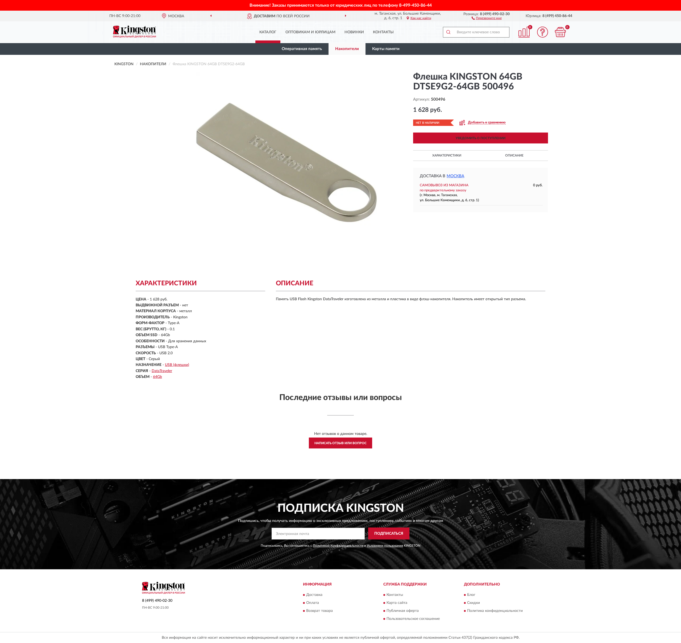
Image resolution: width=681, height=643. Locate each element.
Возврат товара (319, 611)
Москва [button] (455, 176)
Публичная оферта (403, 611)
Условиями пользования (385, 545)
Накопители (347, 49)
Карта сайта (397, 603)
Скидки (473, 603)
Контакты (383, 32)
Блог (471, 595)
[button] (487, 17)
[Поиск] (448, 32)
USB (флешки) (177, 365)
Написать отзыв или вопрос (340, 443)
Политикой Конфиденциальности (338, 545)
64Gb (157, 377)
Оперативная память (302, 49)
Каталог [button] (267, 32)
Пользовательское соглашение (413, 619)
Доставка (314, 595)
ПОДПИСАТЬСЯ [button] (388, 533)
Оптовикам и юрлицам (310, 32)
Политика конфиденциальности (495, 611)
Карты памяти (386, 49)
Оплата (312, 603)
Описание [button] (514, 155)
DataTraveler (162, 371)
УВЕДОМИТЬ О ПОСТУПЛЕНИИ (480, 138)
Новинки (354, 32)
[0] (560, 32)
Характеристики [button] (446, 155)
